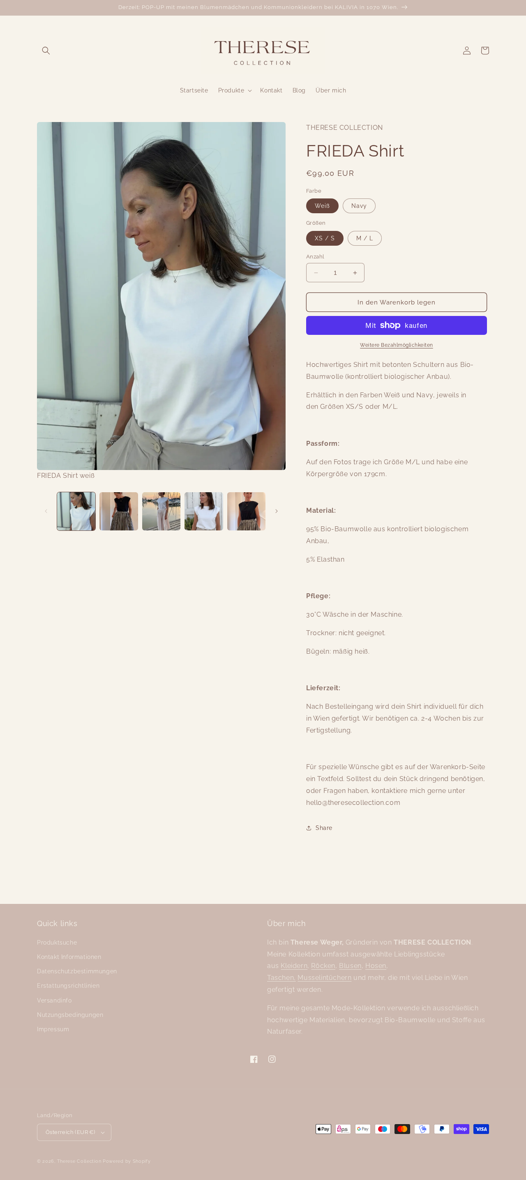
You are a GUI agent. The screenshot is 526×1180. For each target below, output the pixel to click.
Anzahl (315, 257)
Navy (359, 206)
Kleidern (294, 966)
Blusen (350, 966)
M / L (364, 238)
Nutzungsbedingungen (70, 1015)
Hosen (375, 966)
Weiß (322, 206)
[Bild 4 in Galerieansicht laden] (204, 511)
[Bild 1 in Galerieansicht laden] (76, 511)
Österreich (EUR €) (70, 1132)
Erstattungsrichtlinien (68, 985)
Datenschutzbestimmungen (77, 971)
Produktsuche (57, 942)
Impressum (53, 1029)
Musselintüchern (324, 978)
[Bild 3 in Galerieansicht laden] (161, 511)
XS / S (325, 238)
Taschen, (281, 978)
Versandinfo (54, 1000)
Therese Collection (79, 1161)
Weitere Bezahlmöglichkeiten (396, 345)
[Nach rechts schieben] (277, 511)
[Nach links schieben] (46, 511)
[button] (46, 50)
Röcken (323, 966)
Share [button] (324, 828)
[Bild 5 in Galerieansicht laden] (246, 511)
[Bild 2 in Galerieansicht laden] (118, 511)
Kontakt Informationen (69, 957)
